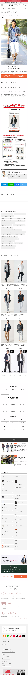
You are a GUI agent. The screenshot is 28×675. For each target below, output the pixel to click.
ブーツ (3, 528)
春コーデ (5, 389)
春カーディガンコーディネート (7, 241)
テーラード (14, 422)
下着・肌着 (17, 538)
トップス (6, 501)
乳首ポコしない (18, 476)
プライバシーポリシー (6, 663)
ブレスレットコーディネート (7, 234)
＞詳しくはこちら (23, 618)
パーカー (22, 419)
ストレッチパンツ (18, 519)
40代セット (4, 484)
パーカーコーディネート (20, 232)
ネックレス (17, 543)
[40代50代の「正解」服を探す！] (25, 8)
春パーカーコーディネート (7, 243)
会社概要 (4, 644)
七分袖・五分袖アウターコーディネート (9, 236)
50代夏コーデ (22, 404)
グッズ (19, 529)
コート (14, 426)
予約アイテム (7, 546)
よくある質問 (4, 661)
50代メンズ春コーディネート (7, 218)
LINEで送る (11, 184)
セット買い (5, 422)
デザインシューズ (5, 531)
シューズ (6, 525)
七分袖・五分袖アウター (19, 487)
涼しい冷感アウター (19, 484)
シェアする (17, 184)
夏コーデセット (5, 490)
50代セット (4, 487)
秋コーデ (22, 389)
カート (21, 576)
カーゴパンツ (17, 514)
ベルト (16, 535)
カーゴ (14, 429)
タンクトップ (4, 521)
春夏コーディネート (18, 243)
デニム (5, 429)
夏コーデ (13, 389)
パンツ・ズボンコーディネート (7, 232)
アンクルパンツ (18, 522)
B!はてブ (4, 184)
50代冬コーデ (22, 411)
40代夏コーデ (13, 404)
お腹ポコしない (5, 476)
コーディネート (17, 11)
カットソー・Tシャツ (6, 510)
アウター (19, 481)
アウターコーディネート (19, 218)
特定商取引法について (6, 665)
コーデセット (7, 481)
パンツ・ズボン (21, 502)
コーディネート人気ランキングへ (14, 378)
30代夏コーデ (5, 404)
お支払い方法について (6, 656)
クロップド (22, 429)
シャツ (14, 419)
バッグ (16, 532)
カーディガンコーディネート (7, 220)
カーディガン (17, 495)
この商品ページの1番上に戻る (7, 576)
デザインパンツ (18, 516)
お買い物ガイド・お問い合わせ (8, 651)
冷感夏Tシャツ (4, 504)
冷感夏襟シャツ (5, 507)
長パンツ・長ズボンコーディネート (8, 245)
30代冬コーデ (5, 411)
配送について (4, 654)
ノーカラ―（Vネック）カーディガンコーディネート (11, 229)
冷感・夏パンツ (18, 505)
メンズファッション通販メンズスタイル (7, 11)
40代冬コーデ (13, 411)
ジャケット (5, 419)
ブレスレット (17, 546)
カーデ (22, 422)
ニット (5, 426)
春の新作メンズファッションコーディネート (8, 12)
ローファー (4, 537)
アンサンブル (4, 518)
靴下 (16, 540)
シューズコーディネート (19, 220)
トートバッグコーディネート (19, 225)
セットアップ (7, 496)
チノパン (22, 426)
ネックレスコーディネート (7, 227)
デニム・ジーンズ (18, 511)
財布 (16, 549)
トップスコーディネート (6, 225)
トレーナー (17, 498)
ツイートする (23, 184)
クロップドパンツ (18, 525)
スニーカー (4, 534)
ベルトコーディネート (19, 234)
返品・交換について (6, 658)
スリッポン (4, 539)
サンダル (3, 542)
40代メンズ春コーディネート (7, 216)
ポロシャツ (4, 515)
